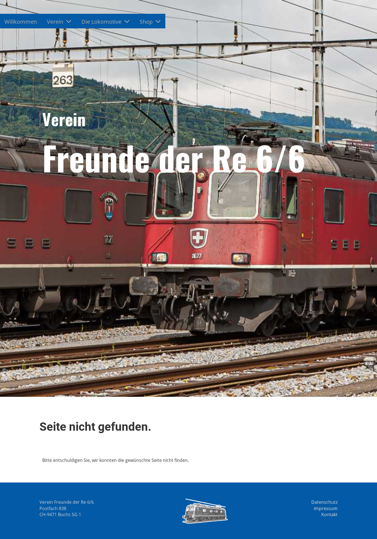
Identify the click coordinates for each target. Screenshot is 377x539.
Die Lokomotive (101, 21)
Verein (55, 21)
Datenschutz (324, 502)
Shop (146, 21)
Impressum (326, 508)
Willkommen (20, 21)
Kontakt (329, 514)
